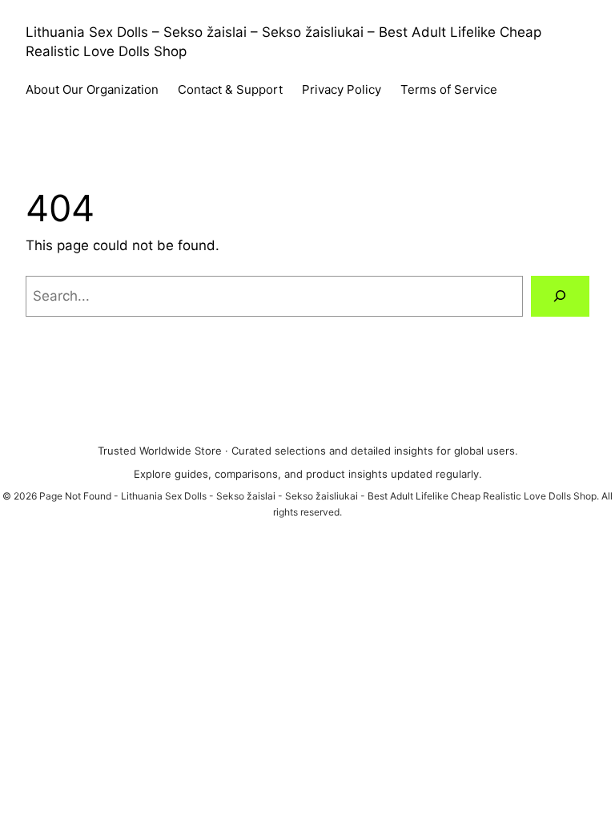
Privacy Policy (341, 89)
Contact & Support (230, 89)
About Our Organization (92, 89)
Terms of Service (448, 89)
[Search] (560, 296)
